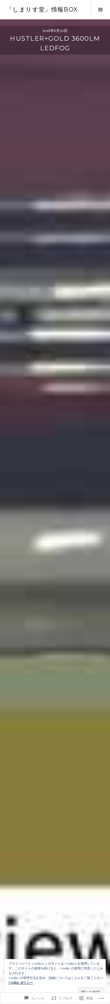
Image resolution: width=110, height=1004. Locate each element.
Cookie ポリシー (21, 982)
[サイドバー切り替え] (100, 9)
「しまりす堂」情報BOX (42, 9)
